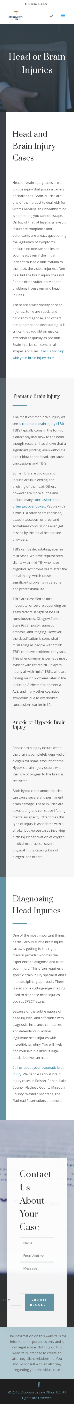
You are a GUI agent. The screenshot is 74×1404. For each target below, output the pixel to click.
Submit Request (39, 1302)
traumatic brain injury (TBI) (43, 423)
